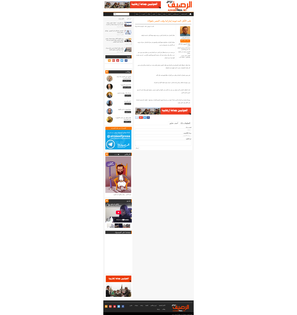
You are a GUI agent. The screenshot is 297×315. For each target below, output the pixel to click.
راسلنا (137, 14)
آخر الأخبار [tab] (129, 18)
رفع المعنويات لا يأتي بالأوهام (124, 109)
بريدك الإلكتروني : (187, 133)
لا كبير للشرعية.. (127, 101)
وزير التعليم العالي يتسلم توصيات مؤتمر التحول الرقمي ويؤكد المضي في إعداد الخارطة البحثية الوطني (114, 40)
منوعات (159, 14)
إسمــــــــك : (188, 127)
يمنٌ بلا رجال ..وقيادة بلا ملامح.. (124, 93)
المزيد (143, 14)
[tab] (185, 123)
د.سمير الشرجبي (127, 80)
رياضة (164, 14)
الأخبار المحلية (184, 14)
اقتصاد (169, 14)
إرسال (137, 148)
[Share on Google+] (141, 117)
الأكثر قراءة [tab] (121, 18)
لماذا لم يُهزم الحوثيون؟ (126, 84)
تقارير (154, 14)
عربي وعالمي (176, 14)
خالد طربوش (128, 103)
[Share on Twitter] (145, 117)
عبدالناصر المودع (127, 87)
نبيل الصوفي (128, 112)
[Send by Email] (137, 117)
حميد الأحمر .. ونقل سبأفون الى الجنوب (122, 194)
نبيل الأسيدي (128, 95)
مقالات (148, 14)
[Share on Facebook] (148, 117)
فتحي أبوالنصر (127, 121)
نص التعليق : (188, 138)
